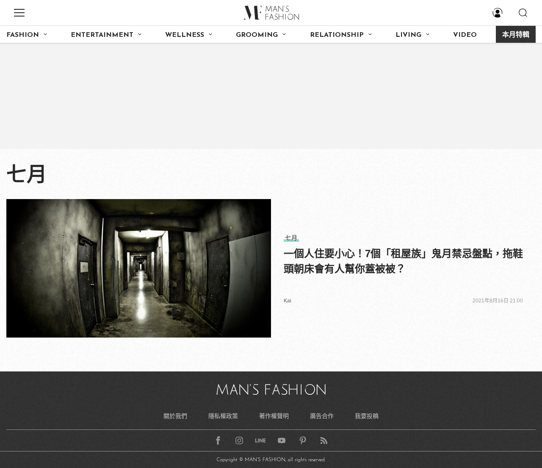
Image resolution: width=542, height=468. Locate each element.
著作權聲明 (274, 416)
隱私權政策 (223, 416)
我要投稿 (367, 416)
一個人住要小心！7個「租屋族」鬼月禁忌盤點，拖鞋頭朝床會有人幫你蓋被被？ (403, 261)
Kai (287, 301)
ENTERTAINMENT (102, 35)
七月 (291, 237)
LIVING (408, 35)
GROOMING (257, 35)
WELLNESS (184, 35)
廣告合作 (322, 416)
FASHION (22, 35)
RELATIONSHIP (337, 35)
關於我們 (175, 416)
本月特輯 (515, 35)
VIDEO (465, 35)
